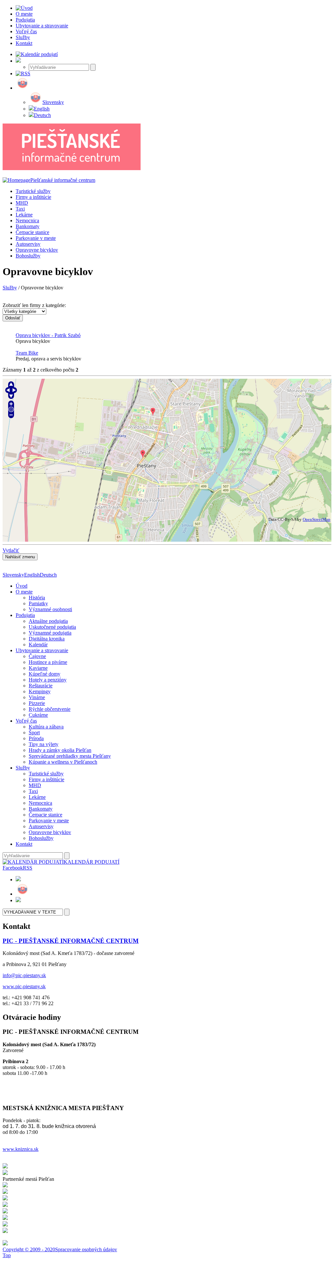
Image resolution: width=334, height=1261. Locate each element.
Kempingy (40, 691)
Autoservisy (28, 244)
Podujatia (25, 615)
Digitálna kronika (47, 638)
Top (7, 1255)
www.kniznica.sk (20, 1149)
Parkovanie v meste (36, 238)
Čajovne (37, 656)
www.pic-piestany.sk (24, 986)
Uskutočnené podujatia (52, 627)
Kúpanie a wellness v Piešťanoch (63, 762)
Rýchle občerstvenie (49, 709)
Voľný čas (26, 721)
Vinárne (37, 697)
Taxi (20, 209)
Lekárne (24, 214)
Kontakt (24, 844)
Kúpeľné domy (44, 674)
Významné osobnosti (50, 609)
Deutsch (42, 115)
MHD (22, 203)
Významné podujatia (50, 633)
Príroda (36, 738)
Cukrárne (38, 715)
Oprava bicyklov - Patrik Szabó (48, 335)
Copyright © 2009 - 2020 (29, 1249)
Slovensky (53, 102)
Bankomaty (27, 226)
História (37, 597)
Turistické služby (33, 191)
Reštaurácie (41, 685)
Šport (34, 732)
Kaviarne (38, 668)
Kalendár (38, 644)
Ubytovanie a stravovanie (42, 650)
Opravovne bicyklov (37, 250)
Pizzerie (37, 703)
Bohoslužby (28, 255)
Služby (10, 287)
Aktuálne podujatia (48, 621)
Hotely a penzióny (48, 679)
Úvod (21, 586)
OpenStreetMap (316, 519)
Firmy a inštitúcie (33, 197)
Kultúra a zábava (46, 726)
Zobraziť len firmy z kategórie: (34, 305)
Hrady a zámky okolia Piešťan (60, 750)
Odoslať (12, 317)
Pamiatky (38, 603)
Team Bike (27, 353)
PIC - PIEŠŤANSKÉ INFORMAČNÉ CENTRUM (71, 940)
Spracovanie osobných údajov (86, 1249)
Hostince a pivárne (48, 662)
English (42, 108)
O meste (24, 591)
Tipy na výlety (43, 744)
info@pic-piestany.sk (24, 975)
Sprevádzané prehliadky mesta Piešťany (70, 756)
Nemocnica (27, 220)
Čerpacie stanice (32, 232)
